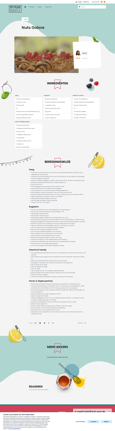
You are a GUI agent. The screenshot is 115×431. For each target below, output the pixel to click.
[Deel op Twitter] (44, 323)
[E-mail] (35, 323)
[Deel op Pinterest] (48, 323)
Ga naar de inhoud (57, 1)
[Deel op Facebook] (40, 323)
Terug (25, 19)
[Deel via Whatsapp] (53, 323)
